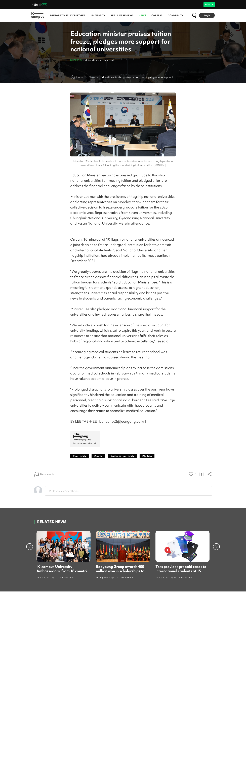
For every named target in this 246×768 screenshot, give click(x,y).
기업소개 (36, 4)
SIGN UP (209, 4)
